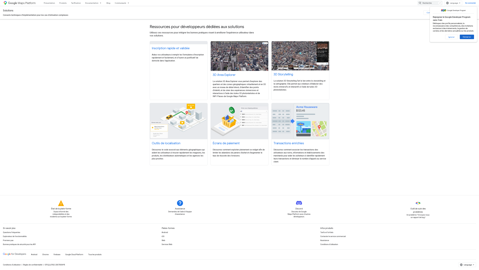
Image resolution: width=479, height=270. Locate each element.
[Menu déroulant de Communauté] (129, 3)
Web (163, 240)
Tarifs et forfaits (326, 232)
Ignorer (451, 37)
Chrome (45, 255)
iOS (163, 236)
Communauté (120, 3)
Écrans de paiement (226, 143)
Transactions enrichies (289, 143)
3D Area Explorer (224, 75)
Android (165, 232)
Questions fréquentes (11, 232)
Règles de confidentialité (32, 265)
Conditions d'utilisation (329, 244)
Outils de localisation (166, 143)
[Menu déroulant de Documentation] (101, 3)
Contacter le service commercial (333, 236)
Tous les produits (95, 255)
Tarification (76, 3)
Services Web (167, 244)
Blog (108, 3)
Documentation (91, 3)
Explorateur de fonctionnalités (15, 236)
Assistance (324, 240)
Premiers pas (8, 240)
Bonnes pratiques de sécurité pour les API (19, 244)
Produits (63, 3)
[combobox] (430, 3)
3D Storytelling (283, 74)
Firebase (57, 255)
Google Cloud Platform (74, 255)
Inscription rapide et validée (171, 48)
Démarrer (467, 37)
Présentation (49, 3)
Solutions (8, 10)
